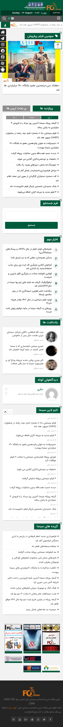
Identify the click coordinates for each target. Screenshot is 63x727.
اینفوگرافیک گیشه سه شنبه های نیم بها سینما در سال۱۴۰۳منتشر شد (29, 284)
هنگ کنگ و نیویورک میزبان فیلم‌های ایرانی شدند (33, 588)
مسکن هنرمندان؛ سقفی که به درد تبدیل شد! (31, 258)
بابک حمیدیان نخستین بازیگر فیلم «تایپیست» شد (33, 186)
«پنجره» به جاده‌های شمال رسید (41, 610)
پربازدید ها (46, 108)
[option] (31, 423)
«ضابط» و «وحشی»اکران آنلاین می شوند (36, 159)
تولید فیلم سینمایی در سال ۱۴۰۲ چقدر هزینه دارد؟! (31, 301)
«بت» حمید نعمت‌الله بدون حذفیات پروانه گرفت (33, 153)
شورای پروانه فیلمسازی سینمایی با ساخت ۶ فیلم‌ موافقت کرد (33, 458)
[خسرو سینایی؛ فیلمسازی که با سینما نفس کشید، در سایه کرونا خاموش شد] (31, 351)
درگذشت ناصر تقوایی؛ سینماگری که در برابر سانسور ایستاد (32, 292)
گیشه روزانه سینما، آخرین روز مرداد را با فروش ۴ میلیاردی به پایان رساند (33, 498)
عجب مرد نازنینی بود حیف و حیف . (30, 394)
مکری (40, 389)
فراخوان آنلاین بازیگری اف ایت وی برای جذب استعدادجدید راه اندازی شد (30, 266)
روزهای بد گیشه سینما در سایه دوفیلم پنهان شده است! (29, 310)
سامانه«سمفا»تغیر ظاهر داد (44, 546)
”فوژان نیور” (12, 707)
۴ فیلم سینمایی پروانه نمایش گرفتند (39, 479)
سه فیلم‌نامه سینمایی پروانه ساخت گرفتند (37, 552)
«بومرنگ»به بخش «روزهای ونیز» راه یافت (36, 165)
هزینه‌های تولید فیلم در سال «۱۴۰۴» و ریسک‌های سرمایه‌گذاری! (29, 250)
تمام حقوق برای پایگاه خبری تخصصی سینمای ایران (39, 707)
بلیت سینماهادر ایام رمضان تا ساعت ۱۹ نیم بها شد (33, 594)
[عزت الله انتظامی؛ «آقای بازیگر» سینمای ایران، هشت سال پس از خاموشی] (31, 337)
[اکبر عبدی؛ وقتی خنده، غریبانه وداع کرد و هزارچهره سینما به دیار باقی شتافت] (31, 364)
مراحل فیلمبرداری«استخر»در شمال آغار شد (36, 171)
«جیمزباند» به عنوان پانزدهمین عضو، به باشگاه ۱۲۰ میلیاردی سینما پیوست (32, 446)
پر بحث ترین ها (16, 108)
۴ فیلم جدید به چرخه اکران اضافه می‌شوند (36, 192)
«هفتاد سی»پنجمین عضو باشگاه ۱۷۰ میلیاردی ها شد (31, 87)
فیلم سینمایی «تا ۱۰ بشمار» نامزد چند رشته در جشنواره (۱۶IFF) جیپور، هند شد (30, 424)
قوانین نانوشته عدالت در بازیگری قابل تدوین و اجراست (30, 275)
